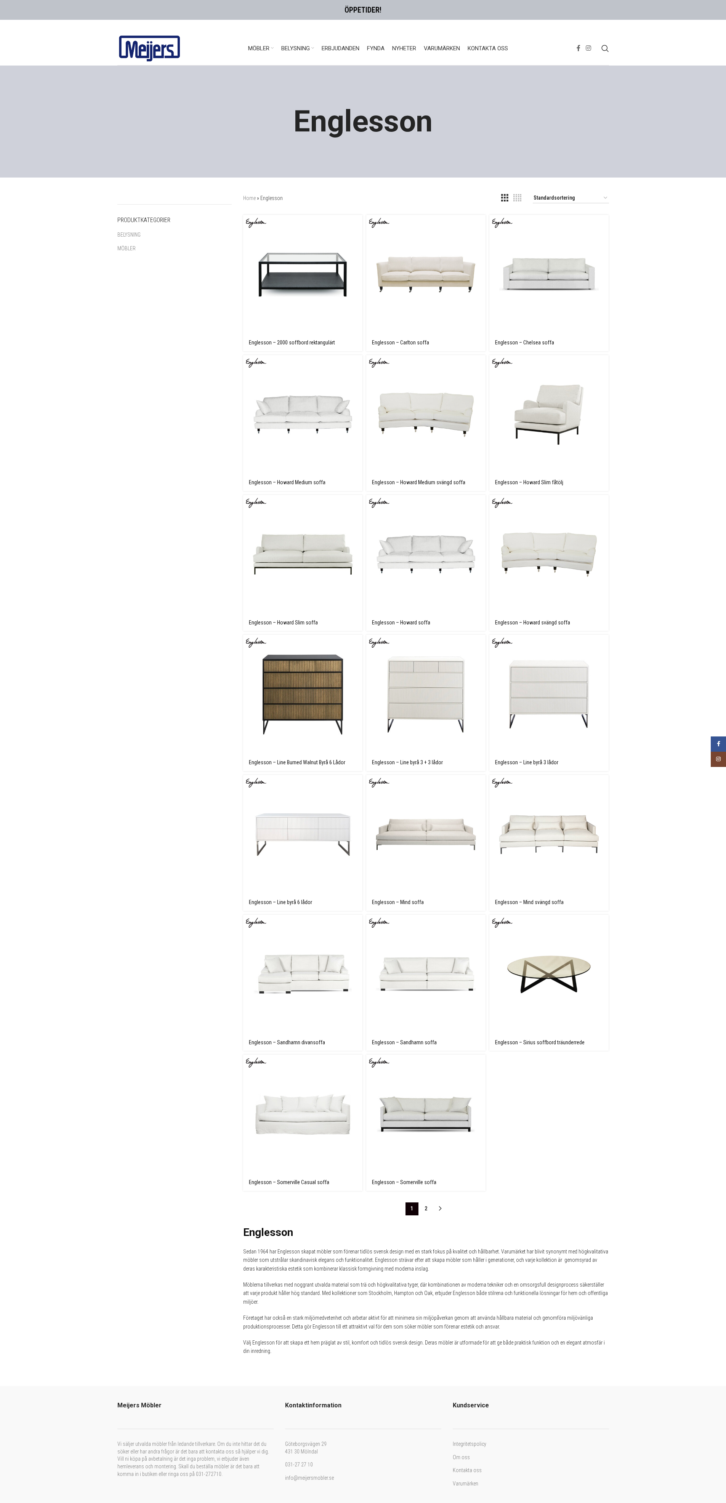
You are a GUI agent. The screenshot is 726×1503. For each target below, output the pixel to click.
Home (249, 198)
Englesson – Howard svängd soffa (532, 622)
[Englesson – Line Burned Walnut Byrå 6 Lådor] (302, 694)
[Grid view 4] (517, 198)
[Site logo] (149, 48)
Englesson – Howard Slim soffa (283, 622)
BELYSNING (129, 235)
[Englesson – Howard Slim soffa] (302, 554)
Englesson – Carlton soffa (400, 342)
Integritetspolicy (469, 1444)
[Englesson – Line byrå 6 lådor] (302, 834)
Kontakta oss (467, 1470)
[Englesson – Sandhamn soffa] (426, 974)
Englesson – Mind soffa (398, 902)
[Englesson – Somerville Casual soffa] (302, 1114)
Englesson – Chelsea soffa (524, 342)
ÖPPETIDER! (363, 9)
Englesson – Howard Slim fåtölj (529, 482)
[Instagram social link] (588, 48)
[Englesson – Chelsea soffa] (549, 274)
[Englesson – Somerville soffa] (426, 1114)
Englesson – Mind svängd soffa (529, 902)
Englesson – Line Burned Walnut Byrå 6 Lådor (297, 762)
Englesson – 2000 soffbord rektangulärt (292, 342)
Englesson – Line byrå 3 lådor (526, 762)
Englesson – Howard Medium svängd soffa (418, 482)
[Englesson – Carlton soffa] (426, 274)
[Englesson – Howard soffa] (426, 554)
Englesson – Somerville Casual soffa (289, 1182)
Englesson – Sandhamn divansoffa (287, 1042)
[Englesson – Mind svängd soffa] (549, 834)
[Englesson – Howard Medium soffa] (302, 414)
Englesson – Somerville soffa (404, 1182)
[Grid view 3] (504, 198)
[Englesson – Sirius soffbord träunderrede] (549, 974)
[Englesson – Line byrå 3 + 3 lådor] (426, 694)
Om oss (461, 1457)
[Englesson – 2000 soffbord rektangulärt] (302, 274)
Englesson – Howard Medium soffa (287, 482)
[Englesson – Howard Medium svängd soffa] (426, 414)
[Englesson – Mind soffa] (426, 834)
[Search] (605, 48)
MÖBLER (126, 248)
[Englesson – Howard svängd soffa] (549, 554)
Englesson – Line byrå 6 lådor (280, 902)
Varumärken (465, 1484)
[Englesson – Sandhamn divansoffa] (302, 974)
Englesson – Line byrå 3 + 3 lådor (407, 762)
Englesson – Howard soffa (401, 622)
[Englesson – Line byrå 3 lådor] (549, 694)
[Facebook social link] (578, 48)
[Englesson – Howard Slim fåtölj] (549, 414)
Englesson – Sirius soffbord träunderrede (540, 1042)
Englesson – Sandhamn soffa (404, 1042)
